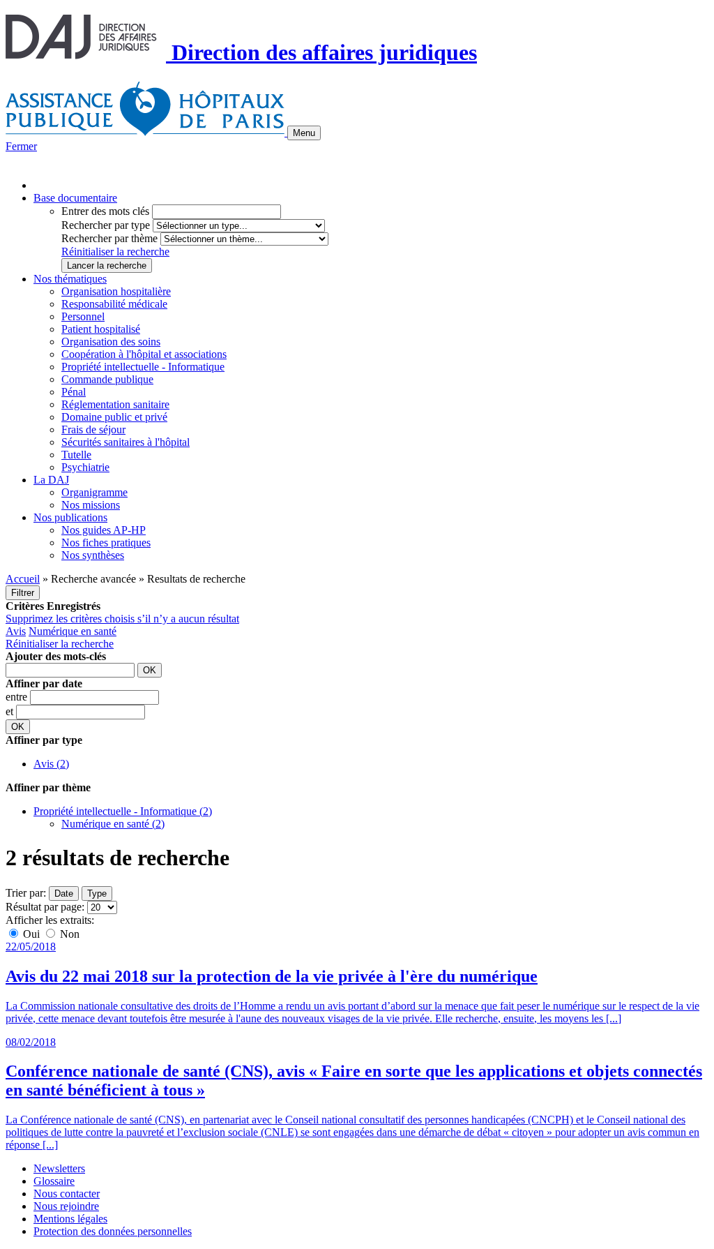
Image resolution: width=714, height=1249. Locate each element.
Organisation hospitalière (116, 291)
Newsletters (59, 1168)
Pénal (73, 392)
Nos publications (70, 517)
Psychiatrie (85, 467)
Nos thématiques (70, 279)
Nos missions (90, 505)
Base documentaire (75, 198)
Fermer (21, 146)
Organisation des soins (110, 341)
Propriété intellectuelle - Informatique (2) (122, 811)
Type (97, 893)
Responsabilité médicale (114, 304)
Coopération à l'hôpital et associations (144, 354)
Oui (31, 934)
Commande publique (107, 379)
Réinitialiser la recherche (115, 251)
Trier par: (26, 893)
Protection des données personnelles (112, 1231)
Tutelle (76, 455)
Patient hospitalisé (100, 329)
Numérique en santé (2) (113, 824)
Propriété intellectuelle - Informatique (143, 367)
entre (18, 697)
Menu (304, 133)
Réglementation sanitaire (115, 404)
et (11, 711)
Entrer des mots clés (105, 211)
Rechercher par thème (109, 238)
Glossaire (54, 1181)
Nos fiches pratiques (106, 542)
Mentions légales (70, 1219)
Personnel (83, 316)
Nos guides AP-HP (103, 530)
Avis (16, 631)
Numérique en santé (72, 631)
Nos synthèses (92, 555)
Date (63, 893)
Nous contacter (66, 1193)
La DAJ (51, 480)
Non (68, 934)
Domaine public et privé (114, 417)
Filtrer (22, 593)
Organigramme (94, 492)
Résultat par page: (45, 907)
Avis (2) (51, 764)
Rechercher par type (105, 225)
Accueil (23, 579)
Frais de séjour (93, 429)
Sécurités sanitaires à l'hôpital (125, 442)
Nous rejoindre (66, 1206)
